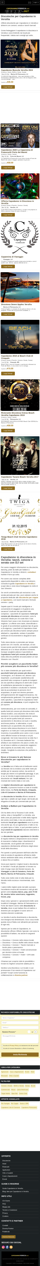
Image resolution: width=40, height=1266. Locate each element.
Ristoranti (4, 1076)
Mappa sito (6, 1207)
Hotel (32, 1072)
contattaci (31, 572)
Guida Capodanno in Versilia (12, 1188)
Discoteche (6, 1160)
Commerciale (5, 1089)
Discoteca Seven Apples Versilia (16, 304)
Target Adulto (5, 1093)
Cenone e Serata (6, 1086)
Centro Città (23, 1093)
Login (35, 2)
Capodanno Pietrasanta (29, 1107)
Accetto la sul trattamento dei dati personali (20, 1045)
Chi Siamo (6, 1201)
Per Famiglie (5, 1103)
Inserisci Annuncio (8, 1237)
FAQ (4, 1204)
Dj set (33, 1086)
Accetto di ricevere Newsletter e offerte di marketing (18, 1048)
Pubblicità (6, 1231)
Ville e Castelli (14, 1076)
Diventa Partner (8, 1228)
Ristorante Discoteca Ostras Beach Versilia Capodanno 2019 (17, 414)
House (13, 1089)
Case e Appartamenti (17, 1072)
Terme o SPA (24, 1103)
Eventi (27, 1072)
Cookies (5, 1216)
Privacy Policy (14, 1045)
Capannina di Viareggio (12, 257)
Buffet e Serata (19, 1086)
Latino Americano (22, 1089)
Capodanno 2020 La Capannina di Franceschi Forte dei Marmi (17, 151)
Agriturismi (4, 1072)
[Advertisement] (20, 106)
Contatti (5, 1225)
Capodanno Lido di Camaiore (10, 1107)
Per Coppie (14, 1103)
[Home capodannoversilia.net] (22, 8)
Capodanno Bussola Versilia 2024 (17, 70)
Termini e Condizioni (9, 1210)
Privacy (5, 1213)
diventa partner (21, 975)
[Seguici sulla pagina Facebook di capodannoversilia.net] (7, 1247)
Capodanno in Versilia (24, 584)
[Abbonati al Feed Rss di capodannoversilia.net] (11, 1247)
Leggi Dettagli (8, 87)
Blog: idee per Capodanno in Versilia (15, 1191)
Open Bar (15, 1093)
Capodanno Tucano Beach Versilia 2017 (19, 477)
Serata (27, 1086)
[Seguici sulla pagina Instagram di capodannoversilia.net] (3, 1247)
